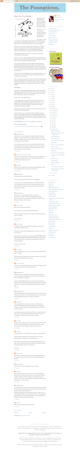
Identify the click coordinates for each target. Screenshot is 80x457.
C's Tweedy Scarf (52, 237)
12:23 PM (16, 382)
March (52, 127)
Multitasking (54, 142)
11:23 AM (16, 162)
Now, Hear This (54, 158)
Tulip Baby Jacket (52, 194)
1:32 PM (16, 202)
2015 (51, 88)
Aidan (17, 320)
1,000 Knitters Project (53, 40)
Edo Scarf (51, 228)
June (52, 121)
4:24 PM (16, 269)
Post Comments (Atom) (25, 415)
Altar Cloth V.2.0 (52, 196)
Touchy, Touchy (54, 160)
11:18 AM (16, 151)
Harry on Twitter (52, 37)
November (53, 110)
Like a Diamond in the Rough (57, 140)
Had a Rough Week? (55, 136)
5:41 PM (16, 298)
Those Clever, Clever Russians (57, 144)
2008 (51, 102)
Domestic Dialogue (55, 162)
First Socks (51, 212)
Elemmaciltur (18, 263)
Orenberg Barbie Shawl (53, 217)
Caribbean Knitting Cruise (54, 30)
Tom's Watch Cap (52, 182)
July (52, 119)
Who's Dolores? (52, 33)
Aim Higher (53, 150)
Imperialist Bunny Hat (53, 230)
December (53, 108)
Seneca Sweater (52, 223)
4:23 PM (16, 360)
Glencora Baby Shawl (53, 216)
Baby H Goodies (52, 221)
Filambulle (18, 353)
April (52, 125)
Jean (17, 331)
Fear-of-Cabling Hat (53, 207)
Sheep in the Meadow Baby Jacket (56, 189)
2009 (51, 100)
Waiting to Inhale (54, 146)
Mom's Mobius (52, 193)
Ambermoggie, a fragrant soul (22, 154)
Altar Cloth (51, 214)
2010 (51, 98)
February (53, 129)
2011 (51, 96)
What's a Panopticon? (53, 39)
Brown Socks (51, 186)
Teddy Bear (51, 234)
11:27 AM (16, 171)
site (16, 402)
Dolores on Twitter (52, 35)
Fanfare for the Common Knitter (57, 153)
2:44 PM (16, 246)
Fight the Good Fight (55, 131)
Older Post (44, 412)
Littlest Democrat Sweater (54, 203)
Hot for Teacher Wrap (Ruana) (55, 219)
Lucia (17, 165)
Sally (17, 371)
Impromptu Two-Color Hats (54, 205)
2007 (51, 105)
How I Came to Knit (53, 32)
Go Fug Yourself (26, 121)
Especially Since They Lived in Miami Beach (57, 169)
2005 (51, 175)
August (53, 117)
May (52, 123)
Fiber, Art (53, 164)
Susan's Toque (52, 235)
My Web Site (51, 44)
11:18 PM (16, 328)
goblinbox (18, 224)
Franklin (17, 249)
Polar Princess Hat (52, 232)
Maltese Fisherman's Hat (54, 187)
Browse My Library (53, 42)
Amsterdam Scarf (52, 226)
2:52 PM (16, 406)
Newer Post (16, 412)
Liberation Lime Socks (53, 201)
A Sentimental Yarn (55, 138)
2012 (51, 94)
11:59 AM (16, 189)
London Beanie (52, 225)
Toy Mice (51, 210)
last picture (36, 42)
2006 (51, 107)
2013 (51, 92)
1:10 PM (16, 399)
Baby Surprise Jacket (53, 208)
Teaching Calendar (53, 28)
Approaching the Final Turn (57, 148)
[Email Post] (41, 126)
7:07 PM (16, 317)
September (53, 114)
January (53, 172)
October (53, 112)
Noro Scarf (51, 184)
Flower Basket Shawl (53, 191)
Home (30, 412)
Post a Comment (17, 410)
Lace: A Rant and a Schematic (57, 166)
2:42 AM (16, 350)
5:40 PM (16, 288)
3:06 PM (16, 260)
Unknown (18, 205)
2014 (51, 90)
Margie (17, 302)
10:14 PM (16, 368)
